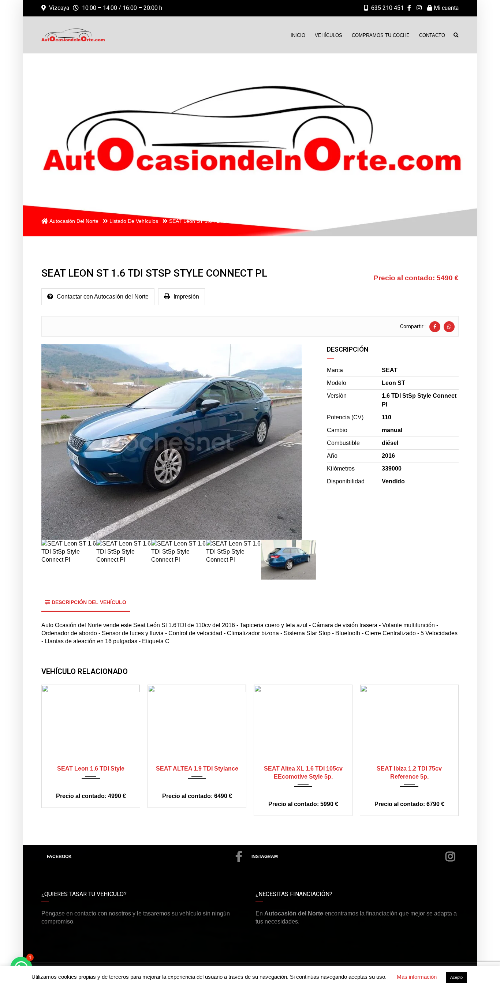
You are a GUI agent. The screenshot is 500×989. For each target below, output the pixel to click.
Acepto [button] (456, 977)
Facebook (59, 856)
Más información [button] (417, 977)
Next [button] (300, 442)
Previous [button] (57, 442)
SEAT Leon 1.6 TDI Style (90, 768)
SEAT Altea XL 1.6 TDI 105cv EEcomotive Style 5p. (303, 772)
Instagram (264, 856)
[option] (178, 442)
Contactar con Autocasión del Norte (103, 296)
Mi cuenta (445, 7)
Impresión (186, 296)
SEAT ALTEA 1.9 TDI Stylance (197, 768)
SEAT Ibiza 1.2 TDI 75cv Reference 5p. (409, 772)
